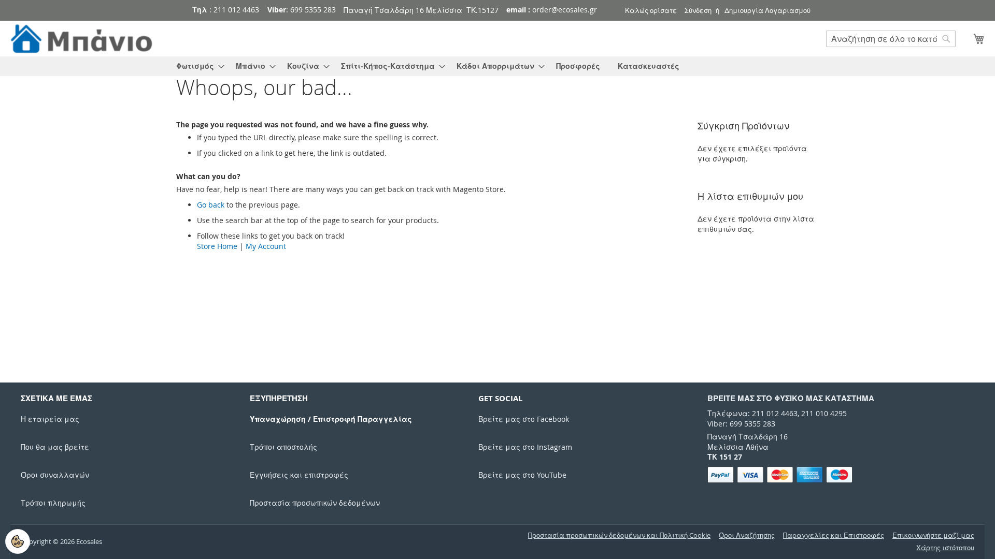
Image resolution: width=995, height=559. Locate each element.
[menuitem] (197, 66)
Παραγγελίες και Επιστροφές (833, 535)
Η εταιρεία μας (50, 419)
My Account (266, 246)
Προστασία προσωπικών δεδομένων (315, 503)
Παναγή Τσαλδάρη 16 (747, 437)
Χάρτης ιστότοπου (945, 547)
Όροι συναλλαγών (55, 475)
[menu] (497, 66)
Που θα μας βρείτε (55, 447)
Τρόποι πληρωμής (53, 503)
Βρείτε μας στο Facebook (523, 419)
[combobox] (891, 39)
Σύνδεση (698, 10)
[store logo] (82, 39)
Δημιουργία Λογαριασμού (767, 10)
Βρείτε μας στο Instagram (525, 447)
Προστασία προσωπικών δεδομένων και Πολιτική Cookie (619, 535)
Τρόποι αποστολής (283, 447)
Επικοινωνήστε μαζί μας (933, 535)
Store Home (217, 246)
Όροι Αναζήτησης (747, 535)
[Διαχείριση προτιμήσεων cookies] (17, 541)
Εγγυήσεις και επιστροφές (299, 475)
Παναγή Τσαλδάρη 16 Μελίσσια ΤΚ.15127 (421, 10)
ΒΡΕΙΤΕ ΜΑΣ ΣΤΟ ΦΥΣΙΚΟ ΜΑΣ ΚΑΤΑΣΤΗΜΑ (790, 398)
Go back (210, 205)
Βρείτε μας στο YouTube (522, 475)
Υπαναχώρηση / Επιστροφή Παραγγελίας (331, 419)
